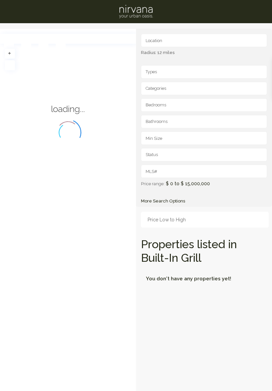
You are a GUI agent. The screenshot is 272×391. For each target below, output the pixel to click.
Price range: (153, 184)
